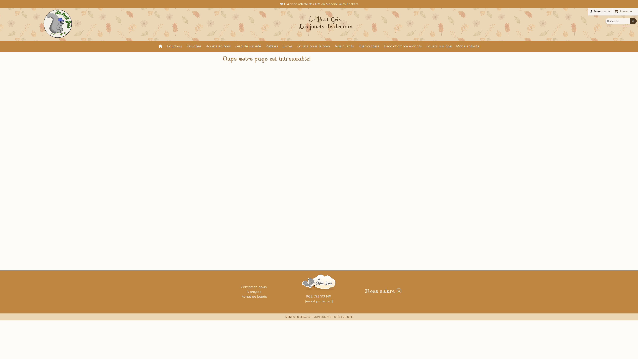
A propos (254, 292)
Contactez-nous (254, 287)
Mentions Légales (298, 317)
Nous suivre (383, 291)
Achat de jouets (254, 296)
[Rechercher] (633, 21)
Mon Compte (322, 317)
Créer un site (343, 317)
